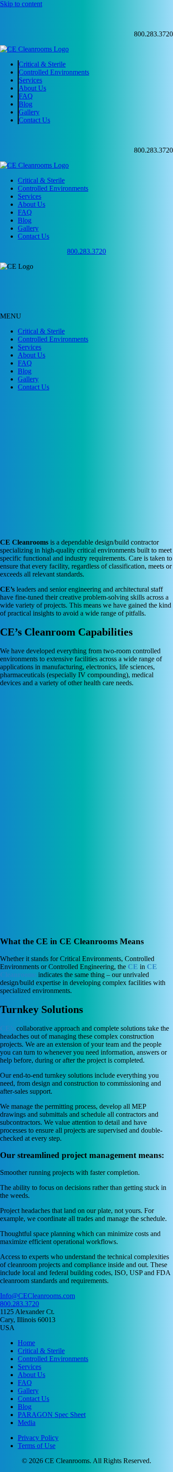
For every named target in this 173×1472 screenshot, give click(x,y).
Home (26, 1342)
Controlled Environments (54, 72)
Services (30, 80)
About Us (32, 88)
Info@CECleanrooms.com (37, 1295)
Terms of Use (36, 1445)
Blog (25, 104)
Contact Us (34, 120)
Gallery (29, 112)
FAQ (26, 96)
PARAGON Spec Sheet (52, 1414)
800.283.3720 (86, 251)
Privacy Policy (38, 1437)
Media (26, 1422)
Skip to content (21, 4)
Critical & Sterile (42, 64)
